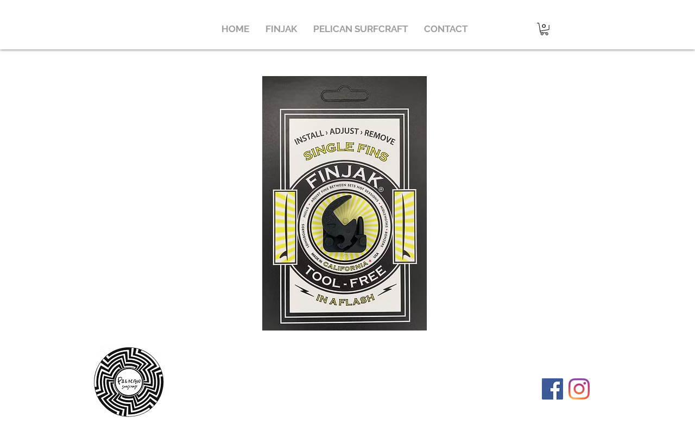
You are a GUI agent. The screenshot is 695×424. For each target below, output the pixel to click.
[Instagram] (579, 389)
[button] (281, 29)
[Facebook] (552, 389)
